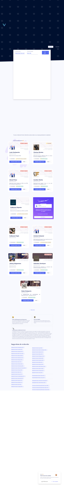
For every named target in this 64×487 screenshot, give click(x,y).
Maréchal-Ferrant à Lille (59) (16, 384)
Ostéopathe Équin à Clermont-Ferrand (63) (39, 380)
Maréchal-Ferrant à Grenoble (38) (17, 378)
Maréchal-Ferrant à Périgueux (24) (38, 356)
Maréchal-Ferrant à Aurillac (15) (16, 349)
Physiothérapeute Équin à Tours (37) (38, 377)
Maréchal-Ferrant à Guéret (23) (16, 380)
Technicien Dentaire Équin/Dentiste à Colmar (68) (40, 389)
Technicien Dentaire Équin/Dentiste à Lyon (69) (40, 385)
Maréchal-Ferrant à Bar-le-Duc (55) (17, 353)
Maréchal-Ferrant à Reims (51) (37, 362)
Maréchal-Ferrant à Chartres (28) (17, 363)
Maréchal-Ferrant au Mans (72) (16, 382)
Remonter (32, 309)
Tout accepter (55, 481)
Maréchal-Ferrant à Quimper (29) (38, 360)
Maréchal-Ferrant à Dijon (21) (16, 372)
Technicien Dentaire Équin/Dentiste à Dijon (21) (40, 387)
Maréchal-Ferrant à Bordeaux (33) (17, 357)
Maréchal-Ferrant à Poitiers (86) (37, 358)
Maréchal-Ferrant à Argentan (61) (17, 351)
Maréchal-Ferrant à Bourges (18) (16, 359)
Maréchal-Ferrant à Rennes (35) (37, 364)
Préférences (45, 481)
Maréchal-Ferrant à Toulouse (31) (38, 370)
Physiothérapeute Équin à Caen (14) (38, 375)
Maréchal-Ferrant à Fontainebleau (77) (17, 376)
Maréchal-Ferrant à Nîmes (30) (37, 354)
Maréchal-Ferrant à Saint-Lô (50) (37, 368)
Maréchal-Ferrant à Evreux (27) (16, 374)
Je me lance (43, 217)
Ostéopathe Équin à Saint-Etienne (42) (39, 382)
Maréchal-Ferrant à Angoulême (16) (17, 347)
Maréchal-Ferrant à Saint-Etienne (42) (38, 366)
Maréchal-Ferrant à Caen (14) (16, 361)
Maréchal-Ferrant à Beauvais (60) (17, 355)
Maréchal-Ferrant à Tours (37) (37, 372)
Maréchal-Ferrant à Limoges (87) (17, 386)
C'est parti (45, 52)
